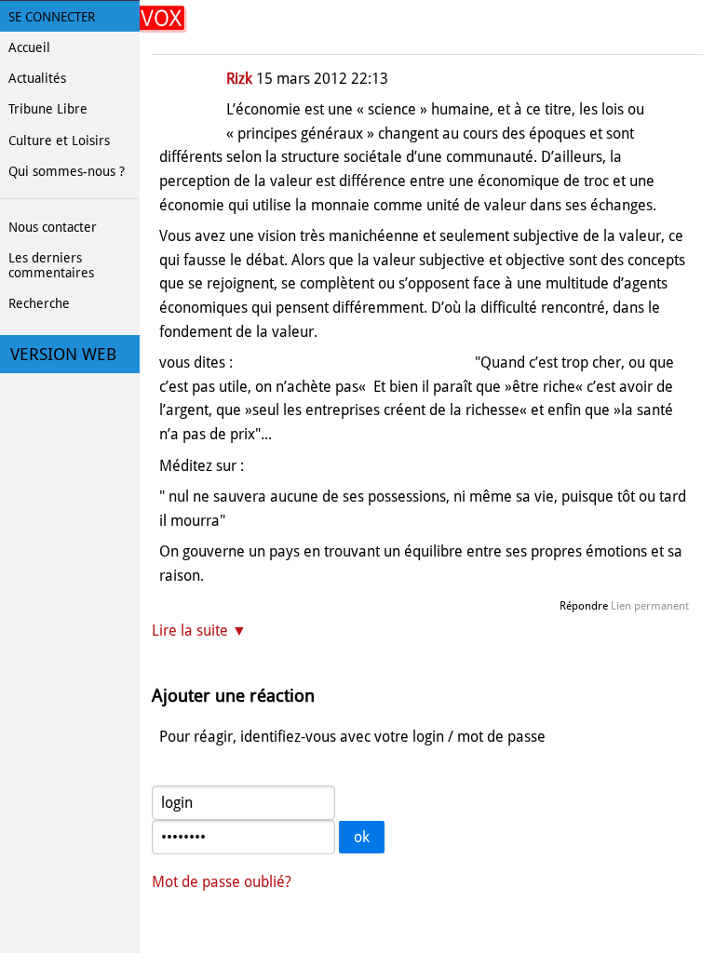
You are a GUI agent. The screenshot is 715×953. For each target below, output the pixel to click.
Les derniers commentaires (51, 265)
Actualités (37, 78)
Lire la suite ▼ (199, 630)
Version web (63, 354)
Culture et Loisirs (59, 140)
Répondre (584, 605)
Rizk (239, 78)
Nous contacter (52, 227)
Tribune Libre (48, 108)
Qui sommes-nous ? (66, 171)
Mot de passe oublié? (221, 882)
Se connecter (51, 16)
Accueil (29, 47)
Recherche (39, 303)
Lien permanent (650, 605)
